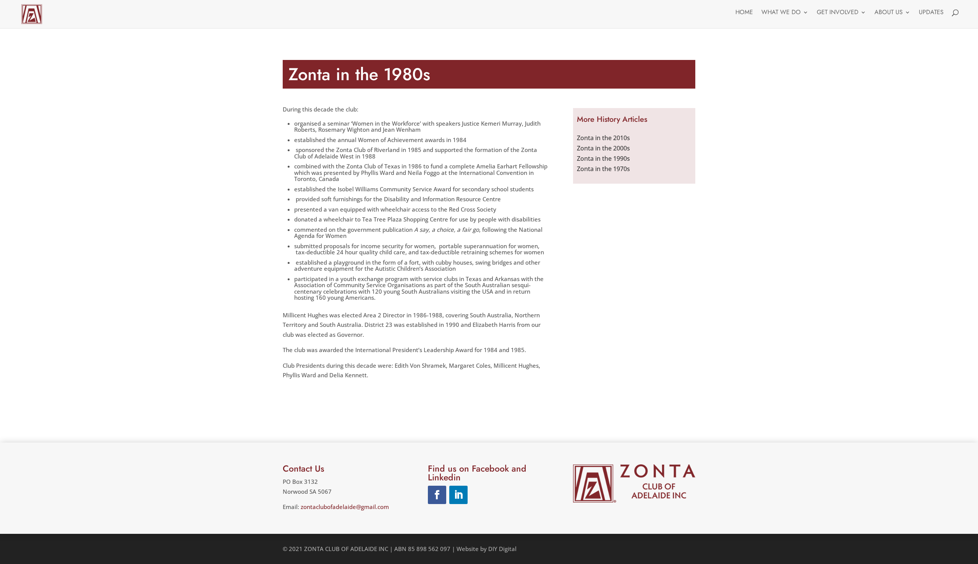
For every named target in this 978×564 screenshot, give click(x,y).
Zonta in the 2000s (603, 148)
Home (744, 13)
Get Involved (837, 13)
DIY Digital (502, 549)
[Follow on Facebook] (437, 495)
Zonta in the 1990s (603, 158)
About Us (888, 13)
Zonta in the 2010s (603, 138)
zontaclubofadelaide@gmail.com (345, 507)
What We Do (781, 13)
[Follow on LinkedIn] (458, 495)
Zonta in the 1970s (603, 169)
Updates (931, 13)
